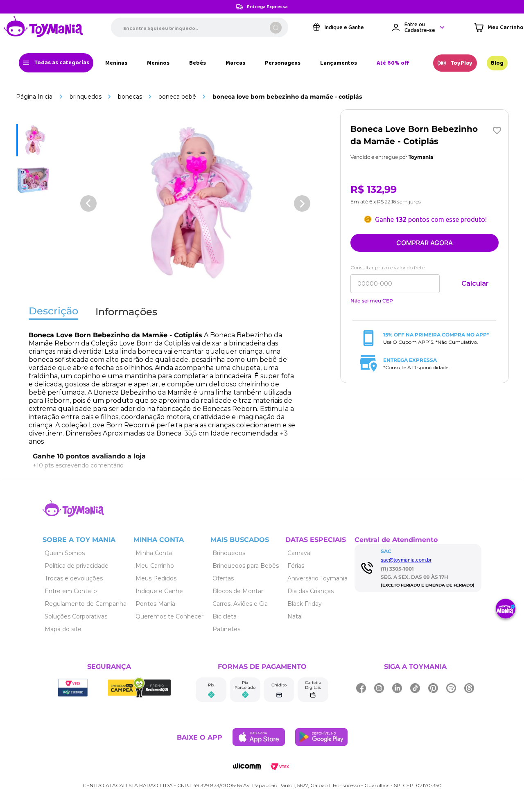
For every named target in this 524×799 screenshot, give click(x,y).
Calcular (475, 283)
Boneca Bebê (177, 96)
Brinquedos (86, 96)
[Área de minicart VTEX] (499, 27)
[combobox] (199, 27)
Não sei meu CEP (371, 301)
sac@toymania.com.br (406, 560)
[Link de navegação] (43, 27)
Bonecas (130, 96)
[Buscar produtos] (276, 28)
